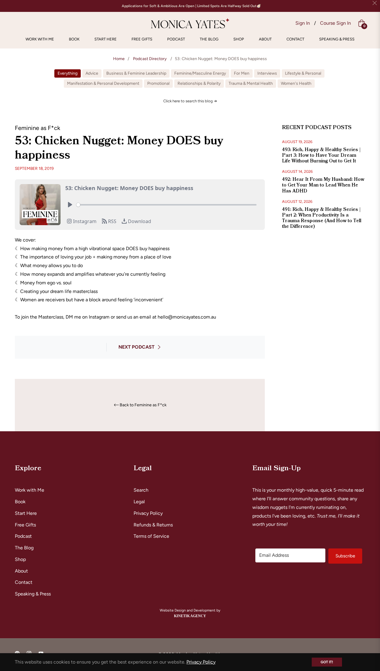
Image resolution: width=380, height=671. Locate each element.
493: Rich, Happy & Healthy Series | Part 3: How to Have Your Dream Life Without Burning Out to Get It (321, 155)
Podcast (23, 536)
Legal (139, 501)
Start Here (26, 513)
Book (20, 501)
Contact (23, 582)
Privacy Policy (148, 513)
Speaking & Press (33, 594)
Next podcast (136, 347)
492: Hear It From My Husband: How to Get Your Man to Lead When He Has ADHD (323, 185)
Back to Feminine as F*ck (143, 405)
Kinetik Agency (190, 616)
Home (119, 58)
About (21, 571)
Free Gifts (25, 525)
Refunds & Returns (153, 525)
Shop (20, 559)
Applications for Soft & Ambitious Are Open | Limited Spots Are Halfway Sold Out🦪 (191, 6)
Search (141, 490)
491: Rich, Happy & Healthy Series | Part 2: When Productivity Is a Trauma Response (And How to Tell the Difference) (321, 218)
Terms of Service (151, 536)
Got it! (327, 662)
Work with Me (29, 490)
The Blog (24, 548)
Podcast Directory (150, 58)
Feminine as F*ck (37, 127)
